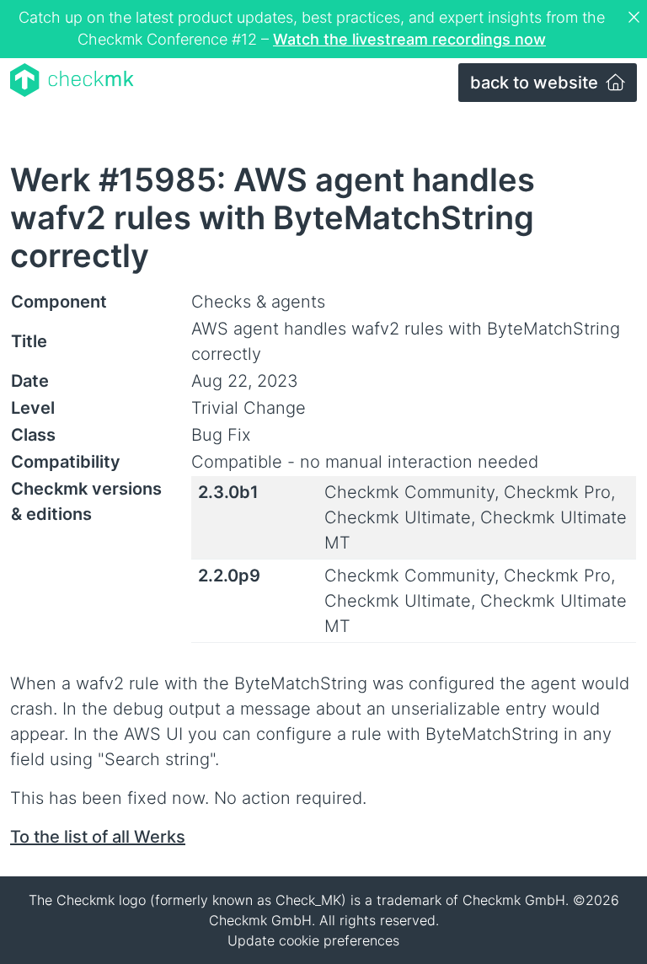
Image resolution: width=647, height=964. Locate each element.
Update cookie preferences (313, 940)
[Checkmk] (72, 80)
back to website (536, 82)
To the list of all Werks (97, 837)
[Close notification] (636, 18)
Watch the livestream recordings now (409, 39)
